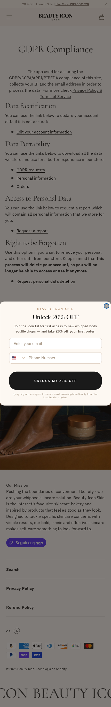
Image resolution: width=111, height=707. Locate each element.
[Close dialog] (106, 305)
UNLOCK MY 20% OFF (55, 381)
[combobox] (17, 357)
